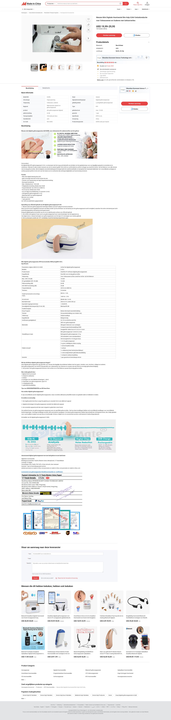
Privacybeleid (80, 704)
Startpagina (24, 12)
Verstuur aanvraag (109, 35)
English (42, 707)
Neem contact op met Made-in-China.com (96, 704)
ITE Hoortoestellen (26, 676)
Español (48, 707)
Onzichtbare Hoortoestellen (29, 673)
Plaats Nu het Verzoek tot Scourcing (67, 578)
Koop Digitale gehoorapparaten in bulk (126, 695)
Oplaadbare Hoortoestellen (125, 670)
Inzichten (118, 704)
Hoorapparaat (25, 670)
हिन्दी (108, 707)
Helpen (128, 9)
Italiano (75, 707)
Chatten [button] (137, 35)
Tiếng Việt (124, 707)
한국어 (98, 707)
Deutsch (80, 707)
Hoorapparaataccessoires (125, 676)
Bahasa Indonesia (133, 707)
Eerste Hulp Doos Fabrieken (63, 695)
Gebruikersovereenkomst (69, 704)
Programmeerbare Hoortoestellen (62, 673)
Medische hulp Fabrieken (82, 695)
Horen (110, 695)
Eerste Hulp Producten (98, 695)
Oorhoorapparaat (58, 676)
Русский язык (67, 707)
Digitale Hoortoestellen (59, 670)
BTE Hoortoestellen (91, 676)
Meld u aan (100, 80)
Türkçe (118, 707)
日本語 (103, 707)
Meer (22, 698)
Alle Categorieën (28, 9)
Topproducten (110, 704)
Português (53, 707)
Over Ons (53, 704)
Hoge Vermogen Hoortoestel (125, 673)
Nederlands (87, 707)
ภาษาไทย (112, 707)
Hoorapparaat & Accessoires (67, 12)
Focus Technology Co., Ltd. (83, 710)
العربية (93, 707)
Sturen (35, 578)
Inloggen (147, 5)
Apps (136, 9)
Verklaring (59, 704)
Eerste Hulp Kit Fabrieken (30, 695)
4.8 (127, 91)
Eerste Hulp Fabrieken (46, 695)
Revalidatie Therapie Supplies (51, 12)
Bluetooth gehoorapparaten (93, 670)
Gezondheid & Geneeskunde (35, 12)
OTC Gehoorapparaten (92, 673)
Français (60, 707)
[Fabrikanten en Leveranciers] (31, 4)
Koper (118, 9)
